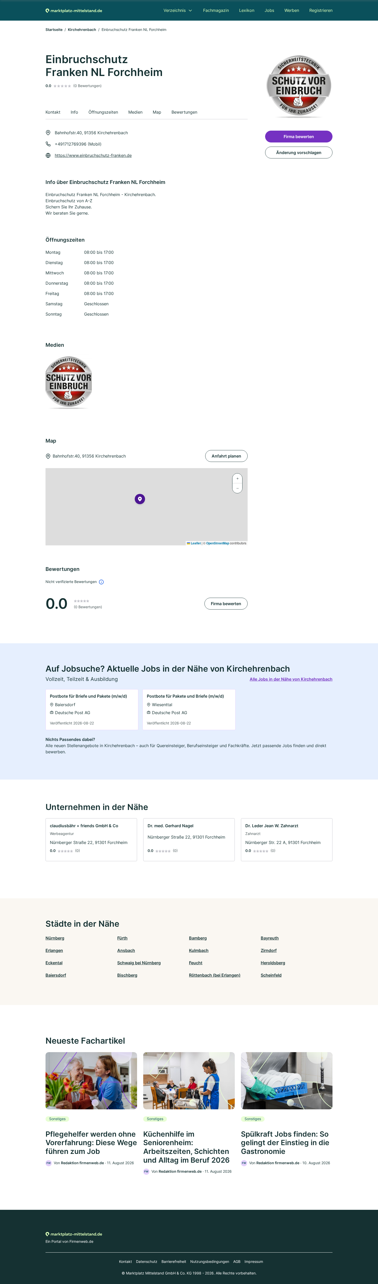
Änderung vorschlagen (298, 152)
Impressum (254, 1261)
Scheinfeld (271, 975)
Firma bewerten (226, 603)
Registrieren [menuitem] (320, 10)
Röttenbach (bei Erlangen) (214, 975)
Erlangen (54, 950)
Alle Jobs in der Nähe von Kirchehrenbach (291, 679)
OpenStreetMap (217, 543)
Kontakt (125, 1261)
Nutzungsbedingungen (209, 1261)
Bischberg (127, 975)
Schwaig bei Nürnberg (139, 962)
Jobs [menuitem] (269, 10)
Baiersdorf (56, 975)
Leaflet (195, 543)
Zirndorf (269, 950)
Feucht (195, 962)
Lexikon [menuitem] (246, 10)
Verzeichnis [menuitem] (175, 10)
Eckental (54, 962)
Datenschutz (146, 1261)
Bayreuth (270, 938)
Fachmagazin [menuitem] (216, 10)
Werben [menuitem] (291, 10)
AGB (236, 1261)
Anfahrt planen (226, 456)
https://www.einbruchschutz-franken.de (93, 155)
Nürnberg (55, 938)
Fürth (122, 938)
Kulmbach (199, 950)
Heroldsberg (273, 962)
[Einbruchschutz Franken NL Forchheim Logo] (68, 382)
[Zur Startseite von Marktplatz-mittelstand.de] (74, 10)
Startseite (54, 29)
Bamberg (198, 938)
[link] (92, 709)
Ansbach (126, 950)
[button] (140, 500)
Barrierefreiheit (173, 1261)
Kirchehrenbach (82, 29)
